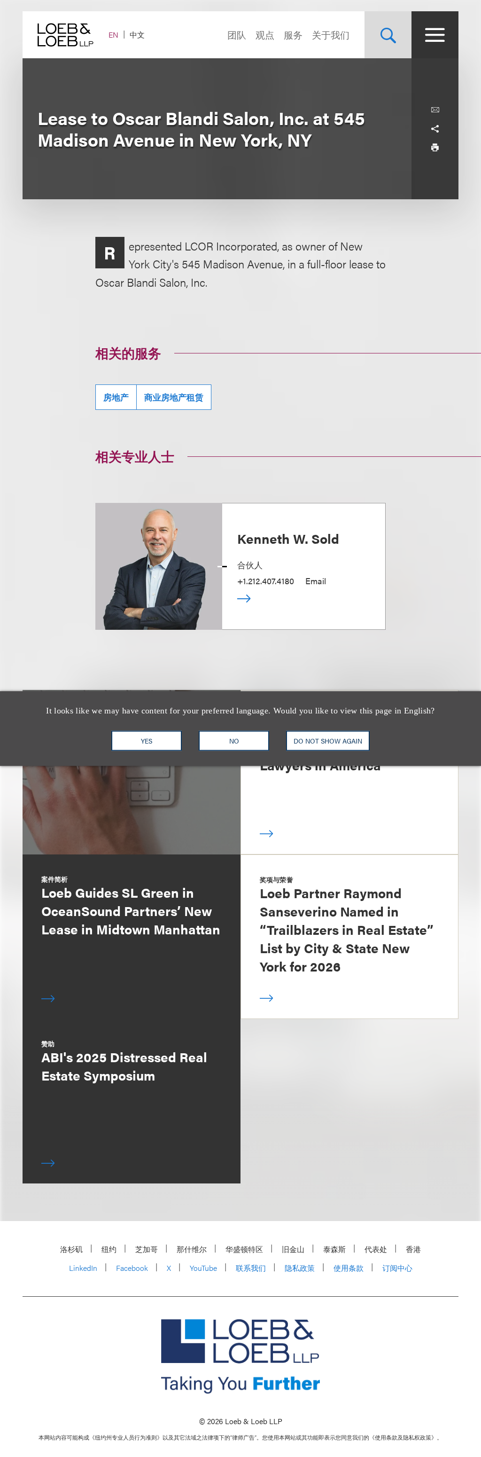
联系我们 (251, 1267)
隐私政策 (300, 1267)
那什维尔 (192, 1249)
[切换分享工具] (434, 128)
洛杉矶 (71, 1249)
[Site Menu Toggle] (434, 34)
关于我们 (330, 34)
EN (113, 34)
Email (315, 581)
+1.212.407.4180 (265, 581)
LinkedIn (83, 1267)
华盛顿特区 (244, 1249)
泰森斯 (334, 1249)
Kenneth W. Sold (288, 538)
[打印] (434, 147)
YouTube (203, 1267)
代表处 (376, 1249)
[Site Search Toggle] (388, 34)
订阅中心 (397, 1267)
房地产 (116, 397)
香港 (413, 1249)
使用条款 (349, 1267)
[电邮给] (435, 110)
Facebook (132, 1267)
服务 (293, 34)
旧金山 (293, 1249)
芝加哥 (146, 1249)
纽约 (108, 1249)
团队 (236, 34)
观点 (265, 34)
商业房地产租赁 (173, 397)
